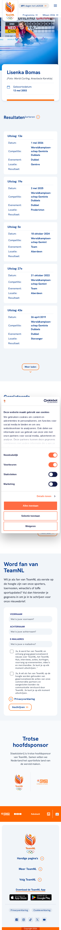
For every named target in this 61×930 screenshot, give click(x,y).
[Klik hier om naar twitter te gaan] (37, 919)
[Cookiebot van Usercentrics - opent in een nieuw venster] (43, 401)
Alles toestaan (30, 505)
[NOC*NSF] (57, 813)
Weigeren (30, 526)
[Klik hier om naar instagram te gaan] (23, 919)
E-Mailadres (17, 639)
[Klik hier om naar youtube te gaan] (44, 919)
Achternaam (17, 626)
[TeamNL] (19, 781)
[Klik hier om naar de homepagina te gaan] (10, 10)
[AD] (48, 814)
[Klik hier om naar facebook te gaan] (16, 919)
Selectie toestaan (30, 515)
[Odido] (17, 813)
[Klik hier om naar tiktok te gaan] (30, 919)
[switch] (52, 464)
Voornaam (16, 614)
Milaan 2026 (49, 15)
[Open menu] (55, 5)
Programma (28, 15)
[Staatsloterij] (5, 814)
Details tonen (44, 496)
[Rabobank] (35, 814)
